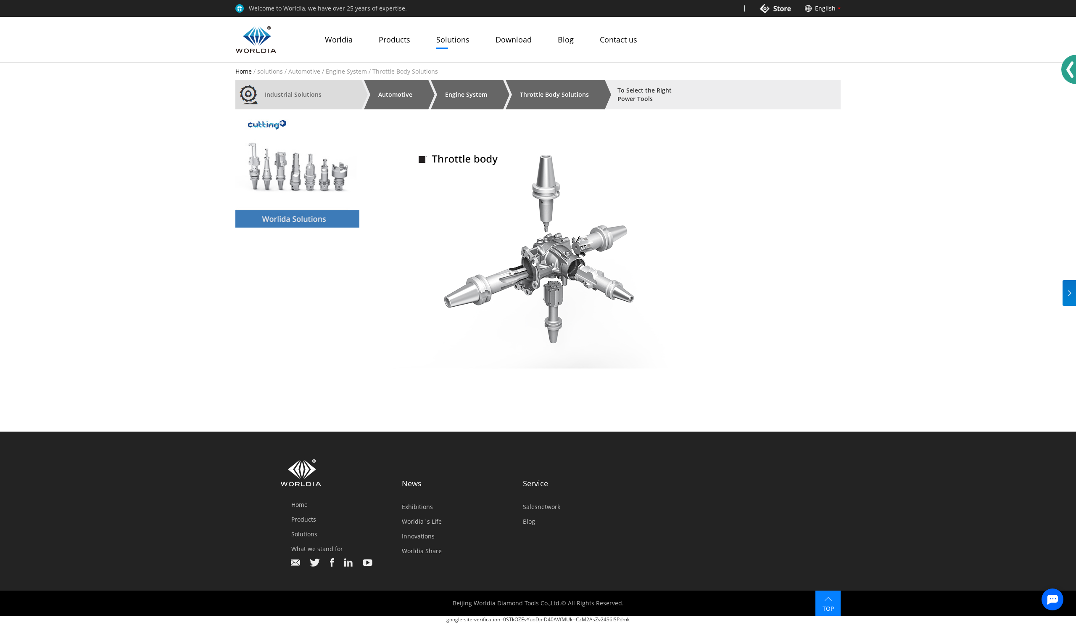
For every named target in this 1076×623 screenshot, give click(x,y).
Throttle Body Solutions (554, 94)
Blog (566, 39)
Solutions (452, 39)
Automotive (304, 71)
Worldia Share (422, 551)
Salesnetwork (541, 507)
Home (243, 71)
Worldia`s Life (422, 521)
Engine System (346, 71)
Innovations (418, 536)
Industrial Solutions (293, 94)
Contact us (618, 39)
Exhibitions (417, 507)
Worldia (339, 39)
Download (514, 39)
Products (394, 39)
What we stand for (317, 549)
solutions (270, 71)
